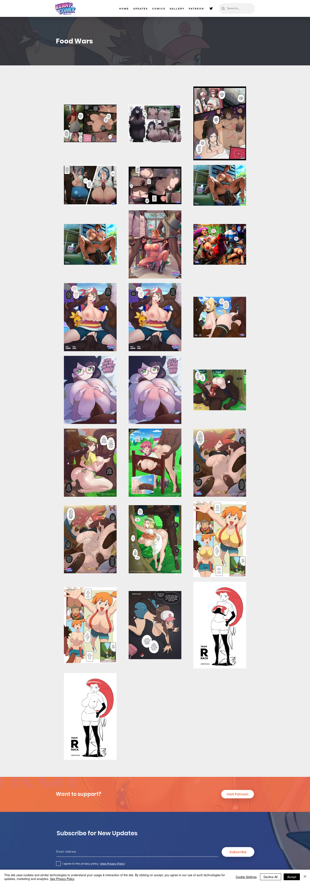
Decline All (271, 877)
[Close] (304, 877)
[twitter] (211, 8)
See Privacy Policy (62, 879)
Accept (291, 877)
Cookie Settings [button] (246, 877)
